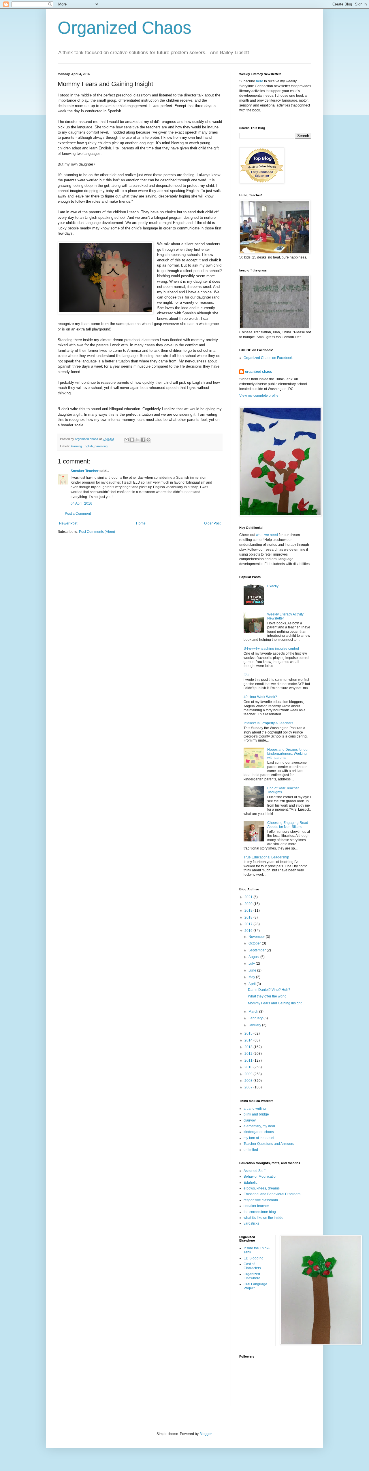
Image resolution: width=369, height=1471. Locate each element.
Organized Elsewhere (252, 1276)
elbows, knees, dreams (262, 1188)
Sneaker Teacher (85, 471)
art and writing (255, 1109)
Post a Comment (78, 514)
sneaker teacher (256, 1206)
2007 (248, 1087)
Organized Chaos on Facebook (268, 358)
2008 (248, 1081)
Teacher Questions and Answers (269, 1144)
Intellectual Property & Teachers (268, 723)
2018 (248, 917)
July (252, 963)
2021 (248, 897)
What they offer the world (267, 996)
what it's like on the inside (263, 1218)
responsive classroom (261, 1200)
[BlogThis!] (132, 439)
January (255, 1025)
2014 (248, 1040)
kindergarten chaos (259, 1132)
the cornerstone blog (260, 1212)
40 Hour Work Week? (260, 697)
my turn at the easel (259, 1138)
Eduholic (250, 1183)
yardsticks (251, 1223)
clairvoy (250, 1120)
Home (141, 523)
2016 (248, 931)
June (252, 970)
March (253, 1012)
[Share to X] (137, 439)
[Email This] (126, 439)
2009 (248, 1074)
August (254, 957)
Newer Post (68, 523)
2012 (248, 1054)
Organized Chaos (124, 27)
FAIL (247, 675)
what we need (267, 535)
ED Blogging (253, 1258)
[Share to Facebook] (143, 439)
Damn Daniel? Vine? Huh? (269, 990)
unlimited (251, 1150)
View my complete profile (258, 396)
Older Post (212, 523)
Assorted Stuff (254, 1171)
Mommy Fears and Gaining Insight (275, 1003)
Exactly (272, 586)
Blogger (205, 1434)
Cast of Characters (252, 1266)
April (252, 984)
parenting (101, 446)
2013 (248, 1047)
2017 (248, 924)
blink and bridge (256, 1114)
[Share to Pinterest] (148, 439)
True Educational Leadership (266, 857)
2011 (248, 1060)
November (257, 937)
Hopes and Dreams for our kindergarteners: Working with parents (288, 754)
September (257, 950)
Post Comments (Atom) (97, 532)
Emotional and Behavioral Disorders (272, 1194)
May (252, 977)
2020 (248, 904)
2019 (248, 911)
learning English (82, 446)
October (255, 943)
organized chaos (258, 372)
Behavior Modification (261, 1176)
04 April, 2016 (81, 503)
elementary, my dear (259, 1126)
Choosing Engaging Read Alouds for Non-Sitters (287, 825)
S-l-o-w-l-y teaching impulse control (271, 649)
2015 (248, 1033)
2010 (248, 1067)
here (259, 81)
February (255, 1018)
